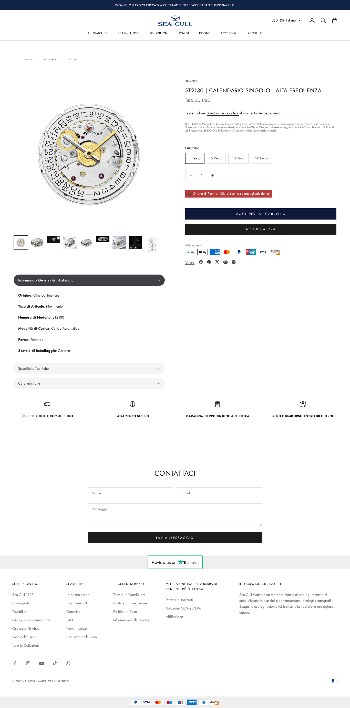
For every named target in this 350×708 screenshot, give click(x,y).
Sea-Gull (192, 81)
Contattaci (73, 611)
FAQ (69, 620)
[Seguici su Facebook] (14, 663)
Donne (204, 33)
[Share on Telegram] (233, 262)
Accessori (228, 33)
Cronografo (21, 603)
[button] (89, 280)
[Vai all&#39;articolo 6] (103, 239)
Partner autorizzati (179, 599)
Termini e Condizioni (129, 594)
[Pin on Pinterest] (209, 262)
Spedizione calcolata (223, 112)
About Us (255, 33)
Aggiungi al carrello (261, 213)
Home (28, 59)
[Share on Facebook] (201, 262)
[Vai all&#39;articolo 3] (53, 239)
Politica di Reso (125, 611)
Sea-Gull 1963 (128, 33)
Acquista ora (261, 228)
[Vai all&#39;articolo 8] (135, 242)
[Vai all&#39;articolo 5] (86, 242)
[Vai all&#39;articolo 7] (119, 242)
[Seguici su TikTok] (54, 663)
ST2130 (72, 59)
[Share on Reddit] (225, 262)
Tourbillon (158, 33)
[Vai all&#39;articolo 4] (70, 242)
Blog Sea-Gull (76, 603)
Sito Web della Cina (81, 636)
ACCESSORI (50, 59)
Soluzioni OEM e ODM (183, 608)
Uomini (183, 33)
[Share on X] (217, 262)
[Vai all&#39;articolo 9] (152, 244)
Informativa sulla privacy (131, 620)
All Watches (97, 33)
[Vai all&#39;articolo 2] (37, 242)
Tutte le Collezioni (25, 645)
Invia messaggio (175, 537)
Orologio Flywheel (26, 628)
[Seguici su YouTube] (41, 663)
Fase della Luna (23, 636)
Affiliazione (174, 616)
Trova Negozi (76, 628)
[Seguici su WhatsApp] (68, 663)
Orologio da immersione (31, 620)
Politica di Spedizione (130, 603)
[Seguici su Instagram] (28, 663)
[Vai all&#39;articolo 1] (21, 242)
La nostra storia (77, 594)
